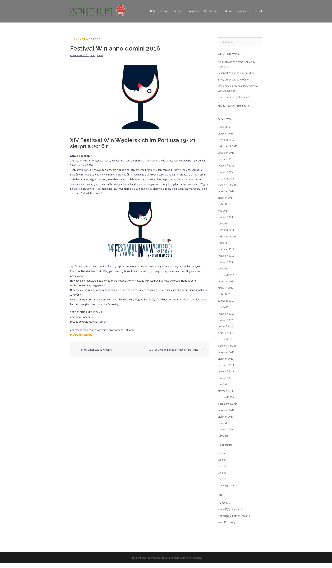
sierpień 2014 (225, 197)
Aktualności (210, 11)
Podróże (227, 11)
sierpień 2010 (225, 416)
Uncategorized (87, 39)
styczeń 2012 (225, 326)
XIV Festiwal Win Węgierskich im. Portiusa (173, 349)
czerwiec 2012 (226, 300)
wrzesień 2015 (226, 152)
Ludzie (177, 11)
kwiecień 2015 (226, 165)
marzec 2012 (225, 320)
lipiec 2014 (224, 204)
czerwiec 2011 (226, 365)
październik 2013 (228, 236)
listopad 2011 (226, 339)
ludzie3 (222, 472)
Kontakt (257, 11)
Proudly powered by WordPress (148, 557)
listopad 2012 (226, 275)
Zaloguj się (224, 502)
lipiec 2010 (224, 423)
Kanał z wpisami (230, 509)
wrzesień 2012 (226, 281)
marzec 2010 (225, 429)
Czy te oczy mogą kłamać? (233, 97)
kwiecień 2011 (226, 371)
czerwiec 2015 (226, 159)
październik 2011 (228, 346)
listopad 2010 (226, 397)
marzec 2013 (225, 262)
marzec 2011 (225, 378)
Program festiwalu (82, 334)
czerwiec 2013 (226, 249)
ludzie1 (222, 459)
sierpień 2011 (225, 358)
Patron (164, 11)
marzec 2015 (225, 172)
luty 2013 (223, 268)
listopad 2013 (226, 230)
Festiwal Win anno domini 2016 (236, 73)
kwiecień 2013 (226, 255)
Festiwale (242, 11)
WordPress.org (226, 522)
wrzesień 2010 (226, 410)
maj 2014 (223, 210)
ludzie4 (222, 479)
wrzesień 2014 (226, 191)
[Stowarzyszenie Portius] (98, 11)
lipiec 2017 (224, 127)
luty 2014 (223, 223)
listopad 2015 (226, 140)
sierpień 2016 (225, 133)
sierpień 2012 (225, 288)
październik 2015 (228, 146)
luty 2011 (223, 384)
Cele (153, 11)
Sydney (182, 557)
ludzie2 (222, 466)
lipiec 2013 (224, 243)
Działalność (192, 11)
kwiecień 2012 (226, 313)
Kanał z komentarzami (234, 515)
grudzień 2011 (226, 333)
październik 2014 (228, 185)
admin (100, 55)
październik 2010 (228, 403)
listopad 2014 (226, 178)
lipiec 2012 (224, 294)
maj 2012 (223, 307)
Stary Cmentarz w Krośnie (96, 349)
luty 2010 (223, 436)
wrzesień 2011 (226, 352)
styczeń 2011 (225, 391)
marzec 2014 (225, 217)
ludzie (221, 453)
